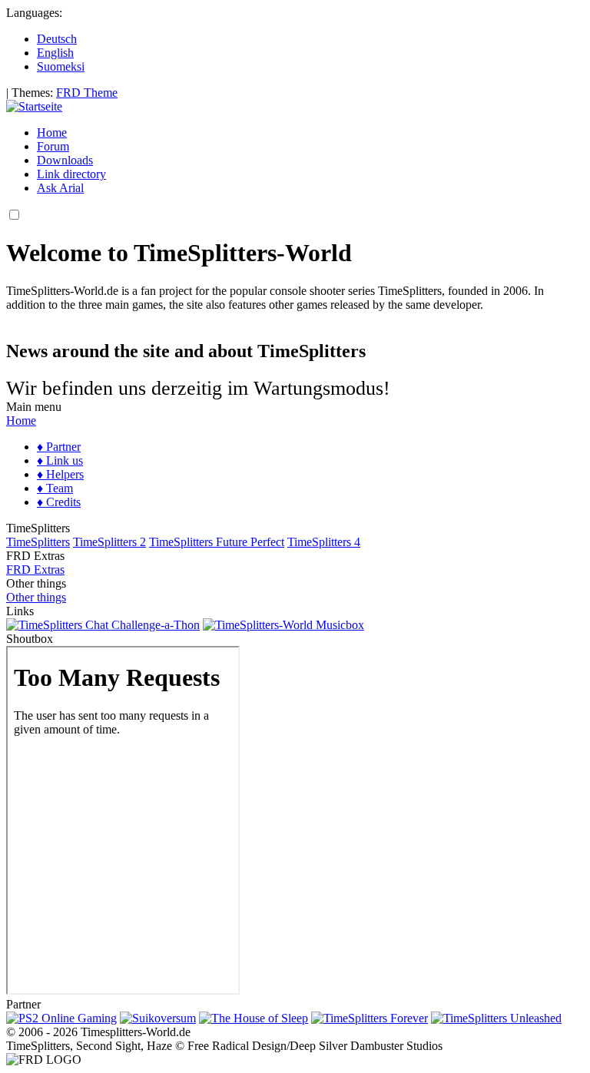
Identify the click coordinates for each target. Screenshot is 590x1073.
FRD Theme (87, 92)
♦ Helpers (60, 474)
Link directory (71, 173)
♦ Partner (59, 446)
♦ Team (55, 488)
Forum (53, 146)
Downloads (65, 160)
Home (52, 132)
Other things (36, 597)
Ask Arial (60, 187)
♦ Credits (59, 501)
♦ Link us (60, 460)
